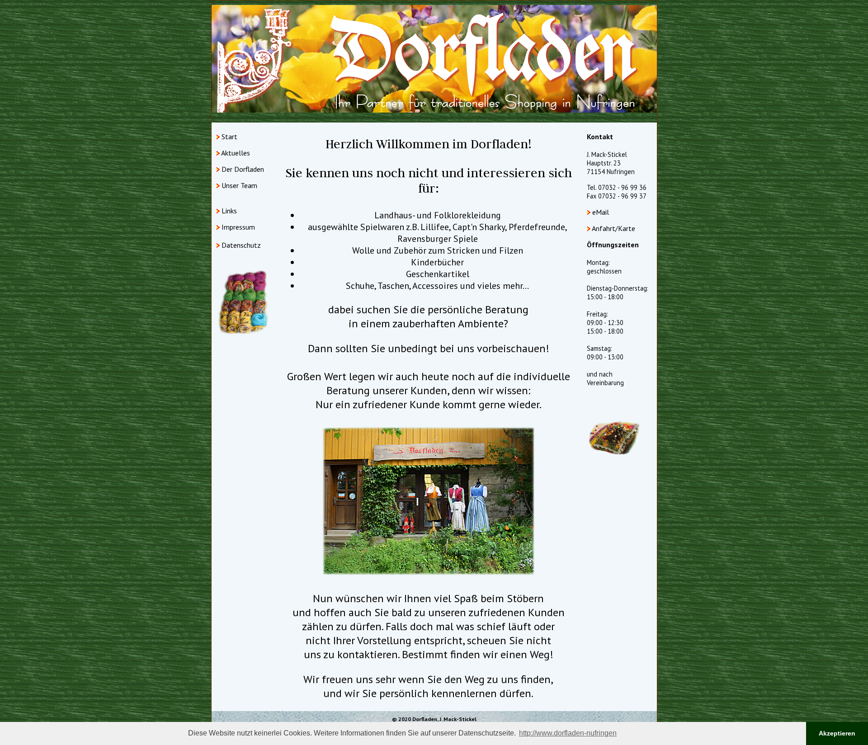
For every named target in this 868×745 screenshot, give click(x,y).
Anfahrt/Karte (613, 228)
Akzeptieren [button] (837, 733)
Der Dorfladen (243, 169)
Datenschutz (240, 245)
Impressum (238, 226)
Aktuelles (235, 152)
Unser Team (239, 185)
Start (229, 136)
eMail (600, 212)
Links (229, 210)
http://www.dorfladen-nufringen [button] (568, 733)
